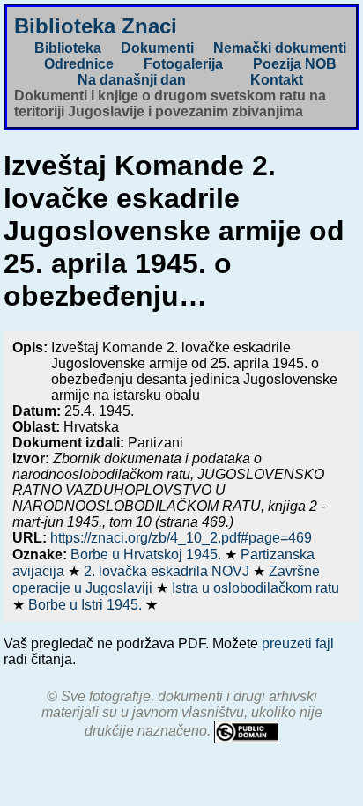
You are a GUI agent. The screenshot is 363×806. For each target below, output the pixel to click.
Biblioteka (67, 48)
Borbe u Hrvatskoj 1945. (147, 554)
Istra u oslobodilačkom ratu (255, 587)
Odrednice (79, 63)
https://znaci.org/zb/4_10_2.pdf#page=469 (181, 537)
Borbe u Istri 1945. (86, 604)
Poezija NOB (295, 63)
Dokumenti (157, 48)
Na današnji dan (132, 79)
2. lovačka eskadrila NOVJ (168, 571)
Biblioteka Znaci (95, 26)
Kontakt (276, 79)
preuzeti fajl (298, 643)
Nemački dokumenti (279, 48)
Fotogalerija (183, 63)
